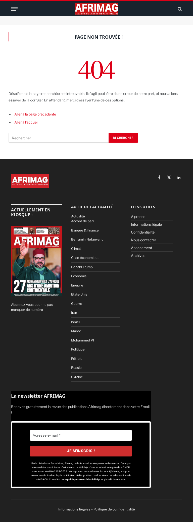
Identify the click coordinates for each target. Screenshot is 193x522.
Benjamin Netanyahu (87, 239)
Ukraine (77, 377)
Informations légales (74, 509)
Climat (76, 249)
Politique (78, 349)
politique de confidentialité (82, 479)
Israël (75, 322)
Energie (77, 285)
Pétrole (76, 359)
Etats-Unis (79, 294)
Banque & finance (85, 230)
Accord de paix (82, 221)
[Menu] (14, 9)
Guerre (76, 304)
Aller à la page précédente (35, 114)
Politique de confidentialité (114, 509)
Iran (74, 313)
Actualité (78, 216)
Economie (79, 276)
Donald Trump (82, 267)
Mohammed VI (82, 340)
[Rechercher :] (59, 138)
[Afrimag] (96, 9)
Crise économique (85, 258)
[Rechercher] (179, 9)
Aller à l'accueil (26, 122)
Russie (76, 368)
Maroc (76, 331)
